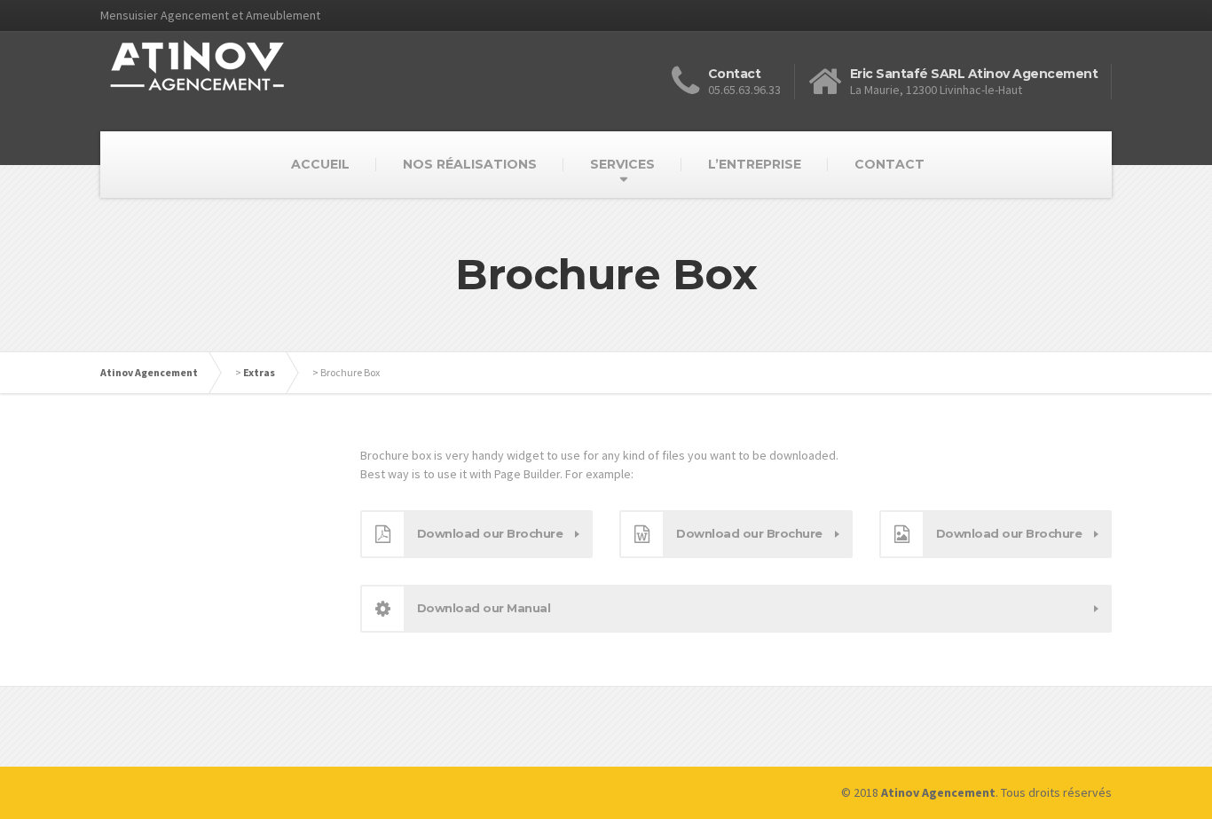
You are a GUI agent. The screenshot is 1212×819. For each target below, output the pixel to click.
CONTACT (889, 164)
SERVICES (622, 164)
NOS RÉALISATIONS (470, 164)
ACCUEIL (320, 164)
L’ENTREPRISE (754, 164)
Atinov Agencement (149, 372)
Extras (259, 372)
